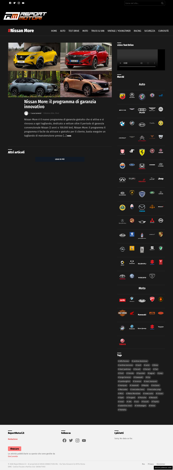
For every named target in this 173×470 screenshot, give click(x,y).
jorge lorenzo (125, 377)
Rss (143, 464)
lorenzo (138, 381)
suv (137, 402)
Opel (122, 397)
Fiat (156, 369)
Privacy (151, 464)
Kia (148, 377)
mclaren (156, 385)
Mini (121, 393)
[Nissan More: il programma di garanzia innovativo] (60, 70)
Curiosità (163, 30)
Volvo (153, 406)
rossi (122, 402)
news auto (149, 393)
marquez (123, 385)
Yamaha (123, 410)
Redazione (13, 439)
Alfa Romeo (124, 361)
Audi (139, 365)
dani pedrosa (125, 369)
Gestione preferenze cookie (163, 468)
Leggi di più (59, 159)
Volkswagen (141, 406)
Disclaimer (161, 464)
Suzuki (146, 402)
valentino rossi (126, 406)
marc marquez (151, 381)
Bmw (156, 365)
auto (147, 365)
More (69, 136)
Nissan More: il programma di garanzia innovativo (60, 104)
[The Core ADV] (14, 451)
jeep (161, 373)
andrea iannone (126, 365)
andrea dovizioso (140, 361)
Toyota (156, 402)
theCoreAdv (13, 456)
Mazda (145, 385)
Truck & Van (97, 30)
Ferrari (147, 369)
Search (162, 4)
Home (54, 30)
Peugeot (131, 397)
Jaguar (151, 373)
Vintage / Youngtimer (119, 30)
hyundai (141, 373)
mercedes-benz (138, 389)
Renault (154, 397)
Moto (85, 30)
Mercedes (123, 389)
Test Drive (74, 30)
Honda (131, 373)
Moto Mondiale (134, 393)
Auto (62, 30)
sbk (129, 402)
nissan (160, 393)
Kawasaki (139, 377)
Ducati (137, 369)
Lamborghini (125, 381)
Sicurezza (149, 30)
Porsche (143, 397)
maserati (135, 385)
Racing (137, 30)
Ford (121, 373)
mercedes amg (154, 389)
